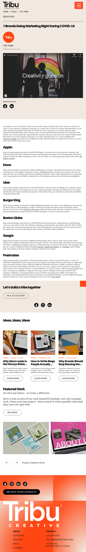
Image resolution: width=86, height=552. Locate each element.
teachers (66, 247)
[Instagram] (12, 484)
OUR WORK (18, 535)
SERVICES (18, 539)
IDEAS (14, 12)
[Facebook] (5, 484)
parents (41, 247)
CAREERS (17, 548)
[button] (7, 462)
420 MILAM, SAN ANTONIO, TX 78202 (58, 544)
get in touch (55, 277)
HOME (5, 12)
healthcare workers (51, 247)
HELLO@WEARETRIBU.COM (59, 539)
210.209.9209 (52, 535)
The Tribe (23, 11)
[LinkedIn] (18, 484)
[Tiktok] (25, 484)
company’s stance (10, 138)
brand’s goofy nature (31, 209)
